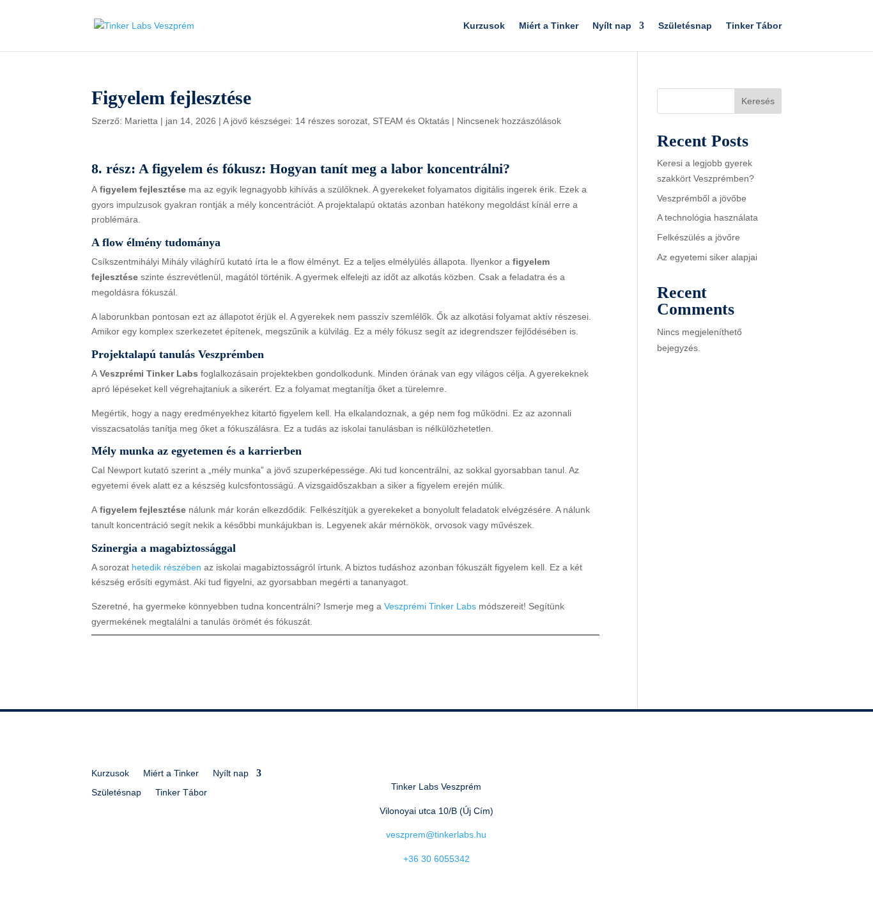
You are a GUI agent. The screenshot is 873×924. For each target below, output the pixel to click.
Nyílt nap (611, 26)
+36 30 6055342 (436, 859)
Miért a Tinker (548, 26)
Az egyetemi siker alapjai (707, 257)
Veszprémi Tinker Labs (430, 606)
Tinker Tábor (754, 26)
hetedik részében (166, 567)
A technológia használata (707, 217)
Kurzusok (484, 26)
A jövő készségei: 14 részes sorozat (295, 121)
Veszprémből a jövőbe (701, 198)
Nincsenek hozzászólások (509, 121)
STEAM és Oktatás (411, 121)
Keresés (758, 101)
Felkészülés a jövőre (698, 237)
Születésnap (685, 26)
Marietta (141, 121)
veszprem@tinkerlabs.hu (436, 834)
